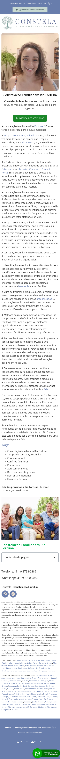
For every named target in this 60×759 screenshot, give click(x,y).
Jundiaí (35, 702)
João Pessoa (33, 699)
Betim (33, 696)
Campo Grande (43, 696)
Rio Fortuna (28, 142)
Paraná (40, 665)
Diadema (49, 686)
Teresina (27, 702)
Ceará (53, 660)
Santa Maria (51, 704)
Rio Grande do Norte (26, 668)
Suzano (41, 702)
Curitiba (31, 686)
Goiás (29, 663)
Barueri (47, 691)
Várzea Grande (15, 680)
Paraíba (33, 665)
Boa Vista (39, 683)
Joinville (25, 680)
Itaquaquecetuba (28, 691)
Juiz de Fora (13, 696)
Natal (45, 694)
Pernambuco (49, 665)
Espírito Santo (20, 663)
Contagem (44, 680)
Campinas (5, 709)
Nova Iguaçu (29, 683)
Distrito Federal (7, 663)
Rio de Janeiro (11, 668)
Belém (34, 678)
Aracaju (4, 696)
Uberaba (39, 691)
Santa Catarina (24, 671)
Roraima (13, 671)
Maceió (26, 707)
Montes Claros (25, 696)
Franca (51, 675)
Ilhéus (16, 704)
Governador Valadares (18, 699)
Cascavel (5, 702)
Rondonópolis (13, 686)
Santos (46, 683)
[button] (54, 557)
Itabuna (15, 709)
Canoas (10, 688)
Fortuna (38, 126)
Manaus (54, 691)
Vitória (10, 691)
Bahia (47, 660)
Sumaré (54, 678)
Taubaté (17, 691)
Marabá (4, 699)
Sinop (11, 694)
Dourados (41, 704)
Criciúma (34, 169)
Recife (3, 688)
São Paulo (35, 671)
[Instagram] (13, 594)
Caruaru (4, 680)
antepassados (44, 299)
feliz (46, 389)
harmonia (23, 286)
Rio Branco (48, 699)
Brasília (40, 688)
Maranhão (36, 663)
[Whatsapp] (5, 594)
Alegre (47, 678)
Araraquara (6, 678)
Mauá (51, 680)
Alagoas (25, 660)
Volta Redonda (41, 675)
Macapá (4, 694)
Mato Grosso (47, 663)
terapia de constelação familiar (20, 135)
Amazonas (40, 660)
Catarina (6, 169)
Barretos (33, 707)
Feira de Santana (16, 702)
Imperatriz (16, 678)
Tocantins (51, 671)
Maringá (23, 686)
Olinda (33, 704)
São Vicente (52, 707)
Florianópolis (30, 688)
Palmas (4, 707)
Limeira (19, 707)
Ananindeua (34, 680)
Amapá (32, 660)
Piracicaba (52, 694)
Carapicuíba (26, 678)
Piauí (3, 668)
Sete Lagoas (40, 686)
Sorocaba (20, 683)
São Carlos (42, 707)
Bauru (46, 688)
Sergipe (42, 671)
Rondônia (5, 671)
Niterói (10, 704)
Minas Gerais (19, 665)
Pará (27, 665)
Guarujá (48, 702)
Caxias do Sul (24, 704)
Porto (41, 699)
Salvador (54, 696)
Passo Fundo (19, 688)
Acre (19, 660)
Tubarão (23, 169)
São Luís (11, 707)
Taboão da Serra (8, 683)
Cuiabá (41, 678)
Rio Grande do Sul (43, 668)
